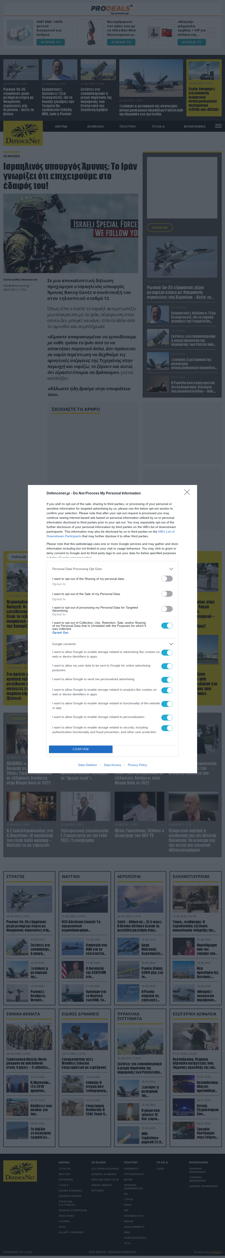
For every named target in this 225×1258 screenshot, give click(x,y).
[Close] (188, 493)
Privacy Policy (137, 765)
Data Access (112, 765)
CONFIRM (81, 749)
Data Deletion (87, 765)
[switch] (167, 579)
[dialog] (112, 629)
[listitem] (112, 569)
